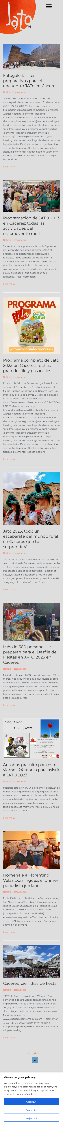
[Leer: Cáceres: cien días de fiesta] (31, 961)
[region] (31, 1098)
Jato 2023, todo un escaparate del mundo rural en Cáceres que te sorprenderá (30, 539)
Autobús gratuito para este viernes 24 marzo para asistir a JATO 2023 (31, 770)
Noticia (7, 92)
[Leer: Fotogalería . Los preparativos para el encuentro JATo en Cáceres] (31, 56)
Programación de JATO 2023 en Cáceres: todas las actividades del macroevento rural (31, 226)
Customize (31, 1110)
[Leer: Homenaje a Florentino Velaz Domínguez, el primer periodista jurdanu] (31, 849)
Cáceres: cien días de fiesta (30, 983)
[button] (49, 6)
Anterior (31, 1053)
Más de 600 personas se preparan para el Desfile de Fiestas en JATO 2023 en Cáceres (30, 654)
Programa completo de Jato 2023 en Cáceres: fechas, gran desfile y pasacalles (31, 365)
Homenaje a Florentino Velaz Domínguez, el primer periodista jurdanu (30, 880)
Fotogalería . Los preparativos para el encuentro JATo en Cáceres (30, 80)
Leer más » (9, 166)
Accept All (31, 1101)
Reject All (31, 1118)
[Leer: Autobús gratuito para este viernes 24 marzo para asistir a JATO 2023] (31, 738)
